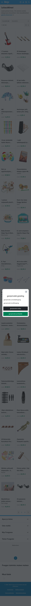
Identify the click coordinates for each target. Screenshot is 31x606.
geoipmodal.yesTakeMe (15, 314)
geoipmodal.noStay (15, 308)
